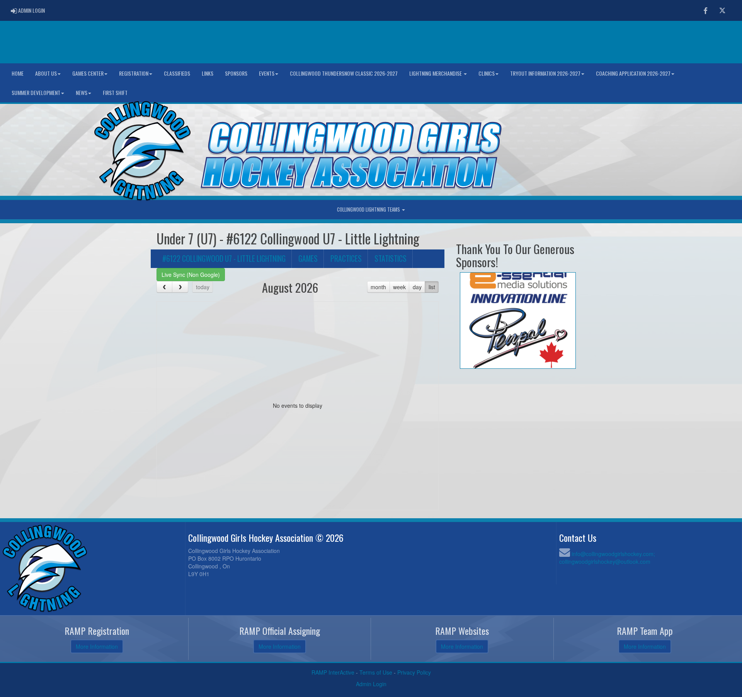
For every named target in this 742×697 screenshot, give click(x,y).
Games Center (88, 73)
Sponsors (236, 73)
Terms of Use (375, 672)
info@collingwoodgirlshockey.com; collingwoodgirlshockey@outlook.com (607, 557)
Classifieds (177, 73)
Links (207, 73)
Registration (133, 73)
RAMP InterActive (332, 672)
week (399, 287)
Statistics (390, 258)
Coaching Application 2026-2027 (633, 73)
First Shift (115, 92)
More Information (97, 646)
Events (266, 73)
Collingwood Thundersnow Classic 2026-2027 (344, 73)
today (202, 287)
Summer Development (36, 92)
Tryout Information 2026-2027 (545, 73)
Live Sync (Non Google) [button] (191, 274)
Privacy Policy (414, 672)
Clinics (486, 73)
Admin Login (371, 684)
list (432, 287)
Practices (346, 258)
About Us (46, 73)
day (417, 287)
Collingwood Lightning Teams (369, 209)
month (378, 287)
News (81, 92)
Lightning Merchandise (436, 73)
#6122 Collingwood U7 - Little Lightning (224, 258)
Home (18, 73)
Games (308, 258)
